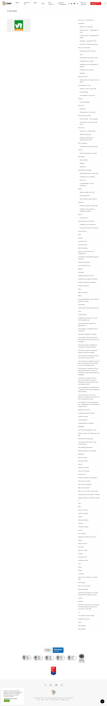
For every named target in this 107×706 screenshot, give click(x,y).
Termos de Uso (82, 474)
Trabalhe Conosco (64, 699)
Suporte (80, 540)
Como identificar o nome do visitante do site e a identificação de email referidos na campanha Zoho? (89, 404)
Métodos (80, 269)
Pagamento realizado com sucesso (87, 537)
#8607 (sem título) (82, 292)
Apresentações (82, 625)
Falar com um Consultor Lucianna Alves (88, 491)
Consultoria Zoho (82, 241)
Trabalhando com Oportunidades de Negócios (89, 65)
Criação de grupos (82, 420)
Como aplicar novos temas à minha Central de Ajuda (87, 443)
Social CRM (82, 109)
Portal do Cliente (82, 314)
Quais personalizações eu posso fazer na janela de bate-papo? (88, 300)
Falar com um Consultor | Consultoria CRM (87, 578)
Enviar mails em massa (84, 265)
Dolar (79, 234)
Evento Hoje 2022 (82, 543)
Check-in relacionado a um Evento (88, 153)
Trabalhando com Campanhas (87, 176)
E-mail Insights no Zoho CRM (87, 95)
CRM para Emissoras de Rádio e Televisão (89, 494)
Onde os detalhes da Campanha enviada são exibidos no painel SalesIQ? (88, 357)
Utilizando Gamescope (85, 134)
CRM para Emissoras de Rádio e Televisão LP (89, 499)
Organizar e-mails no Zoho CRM (88, 88)
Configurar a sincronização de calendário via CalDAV (87, 210)
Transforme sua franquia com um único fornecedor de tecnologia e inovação (88, 593)
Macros (80, 214)
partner (80, 567)
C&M (79, 563)
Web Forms (83, 180)
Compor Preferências (83, 285)
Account (80, 530)
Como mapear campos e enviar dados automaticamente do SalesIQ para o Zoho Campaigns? (89, 339)
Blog (79, 506)
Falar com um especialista (84, 484)
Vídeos (79, 296)
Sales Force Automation (84, 47)
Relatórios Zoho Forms (84, 409)
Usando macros (84, 218)
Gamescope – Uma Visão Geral (87, 131)
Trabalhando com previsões (87, 70)
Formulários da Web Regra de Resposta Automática (88, 258)
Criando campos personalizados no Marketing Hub (87, 324)
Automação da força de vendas (88, 51)
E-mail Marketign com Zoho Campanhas (87, 184)
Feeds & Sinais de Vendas (84, 115)
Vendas (80, 570)
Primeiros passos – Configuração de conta (89, 31)
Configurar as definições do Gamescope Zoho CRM (87, 139)
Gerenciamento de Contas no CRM (88, 57)
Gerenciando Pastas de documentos (89, 228)
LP (78, 612)
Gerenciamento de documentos (86, 221)
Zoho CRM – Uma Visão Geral (85, 20)
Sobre (38, 699)
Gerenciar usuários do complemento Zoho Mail (89, 434)
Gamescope (81, 127)
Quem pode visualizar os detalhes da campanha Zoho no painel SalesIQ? (87, 346)
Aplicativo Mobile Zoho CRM (87, 192)
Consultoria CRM (82, 557)
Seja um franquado (83, 589)
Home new (81, 547)
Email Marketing (84, 92)
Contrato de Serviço (83, 560)
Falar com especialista (83, 487)
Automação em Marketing (84, 170)
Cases (79, 311)
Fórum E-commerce (83, 510)
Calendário (81, 202)
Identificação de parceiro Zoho (86, 275)
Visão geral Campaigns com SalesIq (87, 334)
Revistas (80, 598)
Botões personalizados (84, 262)
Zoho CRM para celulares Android (88, 199)
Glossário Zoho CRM (83, 467)
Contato (47, 699)
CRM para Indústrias (83, 520)
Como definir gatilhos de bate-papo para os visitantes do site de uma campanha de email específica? (89, 389)
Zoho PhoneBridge (84, 102)
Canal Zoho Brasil (82, 244)
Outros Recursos (82, 231)
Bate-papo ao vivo (82, 76)
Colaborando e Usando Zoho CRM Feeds (88, 123)
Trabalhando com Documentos (88, 224)
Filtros (79, 289)
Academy (80, 553)
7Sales (79, 622)
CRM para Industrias (83, 513)
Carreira (80, 464)
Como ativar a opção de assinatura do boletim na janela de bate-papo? (88, 351)
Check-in (80, 150)
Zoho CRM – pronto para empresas (89, 44)
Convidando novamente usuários (86, 413)
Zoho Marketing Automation (85, 447)
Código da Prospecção (84, 619)
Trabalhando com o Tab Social (87, 112)
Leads (81, 54)
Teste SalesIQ (81, 582)
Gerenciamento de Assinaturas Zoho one (88, 308)
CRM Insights (81, 156)
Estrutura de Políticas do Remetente (87, 282)
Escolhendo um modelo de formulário (87, 279)
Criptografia (81, 426)
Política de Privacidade (83, 471)
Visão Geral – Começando (86, 27)
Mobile (80, 189)
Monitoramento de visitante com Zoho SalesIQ (89, 81)
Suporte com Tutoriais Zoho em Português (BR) (86, 252)
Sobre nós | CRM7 (83, 550)
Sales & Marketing (82, 248)
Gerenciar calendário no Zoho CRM (89, 205)
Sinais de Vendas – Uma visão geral (89, 119)
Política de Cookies (83, 461)
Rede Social (81, 105)
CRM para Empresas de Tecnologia (87, 451)
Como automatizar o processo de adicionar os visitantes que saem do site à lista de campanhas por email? (88, 397)
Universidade (81, 304)
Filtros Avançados (82, 143)
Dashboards (83, 166)
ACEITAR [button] (7, 700)
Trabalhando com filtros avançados (89, 146)
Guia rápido (81, 272)
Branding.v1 (81, 454)
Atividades (82, 73)
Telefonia (80, 98)
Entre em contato (82, 457)
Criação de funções (83, 416)
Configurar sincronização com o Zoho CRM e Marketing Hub (87, 319)
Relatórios (82, 163)
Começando (81, 23)
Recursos (80, 238)
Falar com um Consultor (84, 481)
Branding (80, 601)
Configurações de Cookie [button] (10, 698)
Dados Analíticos (84, 160)
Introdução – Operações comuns (88, 41)
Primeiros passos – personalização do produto (89, 36)
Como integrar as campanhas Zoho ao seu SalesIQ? (88, 330)
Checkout (80, 523)
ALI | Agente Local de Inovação (86, 615)
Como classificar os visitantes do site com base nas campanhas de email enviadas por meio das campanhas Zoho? (88, 363)
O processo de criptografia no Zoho (87, 430)
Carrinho (80, 516)
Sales (79, 503)
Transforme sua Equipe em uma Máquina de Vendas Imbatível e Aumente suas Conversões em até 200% (88, 607)
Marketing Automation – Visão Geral (89, 173)
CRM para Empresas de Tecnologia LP (88, 477)
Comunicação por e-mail (84, 85)
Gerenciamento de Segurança (85, 438)
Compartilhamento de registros (86, 423)
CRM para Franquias (83, 526)
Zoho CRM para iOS (85, 195)
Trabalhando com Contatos (87, 61)
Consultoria (81, 574)
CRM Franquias (82, 533)
